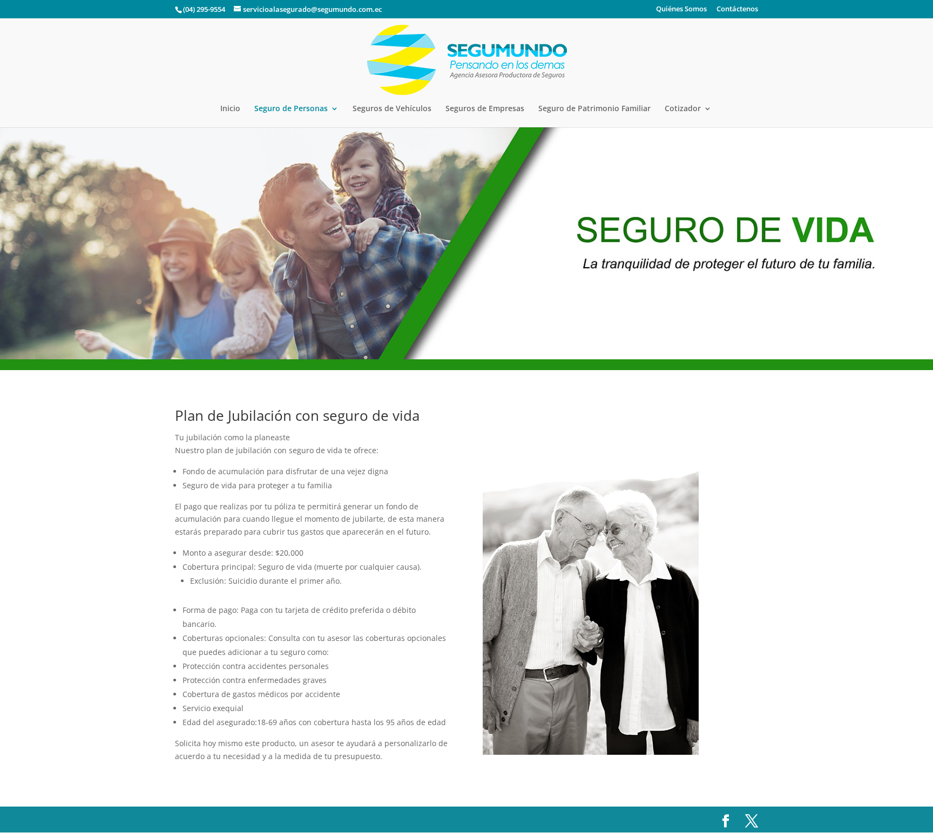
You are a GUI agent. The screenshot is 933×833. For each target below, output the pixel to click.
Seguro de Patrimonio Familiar (594, 109)
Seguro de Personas (291, 109)
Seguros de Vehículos (392, 109)
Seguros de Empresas (484, 109)
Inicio (230, 109)
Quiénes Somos (681, 9)
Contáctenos (737, 9)
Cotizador (683, 109)
